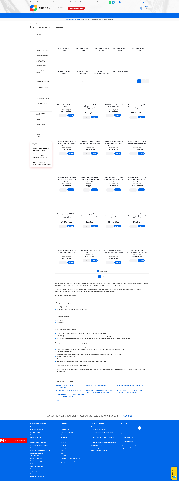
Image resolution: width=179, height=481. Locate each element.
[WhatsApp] (110, 2)
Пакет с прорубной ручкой (99, 427)
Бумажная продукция (36, 429)
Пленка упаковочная (36, 448)
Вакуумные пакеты (96, 445)
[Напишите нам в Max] (174, 469)
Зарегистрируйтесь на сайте (73, 19)
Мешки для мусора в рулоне (64, 72)
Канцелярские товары (37, 435)
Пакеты (32, 427)
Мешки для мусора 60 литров (120, 49)
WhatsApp (135, 428)
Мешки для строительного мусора (101, 72)
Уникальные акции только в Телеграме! (131, 385)
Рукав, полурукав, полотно (99, 450)
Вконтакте (123, 428)
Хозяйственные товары (37, 466)
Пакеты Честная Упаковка (38, 442)
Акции (62, 450)
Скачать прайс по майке (76, 8)
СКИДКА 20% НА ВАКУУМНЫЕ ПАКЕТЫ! (68, 390)
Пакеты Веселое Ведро (120, 71)
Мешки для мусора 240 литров (82, 49)
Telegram (127, 428)
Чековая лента (34, 471)
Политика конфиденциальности (70, 458)
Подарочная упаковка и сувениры (40, 450)
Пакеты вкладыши (96, 448)
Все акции (48, 144)
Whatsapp (174, 473)
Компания (64, 423)
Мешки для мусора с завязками (83, 72)
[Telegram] (113, 2)
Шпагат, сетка (34, 474)
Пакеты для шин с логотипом (100, 440)
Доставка (63, 445)
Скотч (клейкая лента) (37, 458)
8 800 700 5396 (125, 2)
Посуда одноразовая (36, 453)
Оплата (63, 435)
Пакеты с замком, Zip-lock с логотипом (102, 437)
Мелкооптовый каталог (38, 423)
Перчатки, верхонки (36, 437)
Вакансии (63, 455)
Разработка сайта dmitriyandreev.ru (126, 449)
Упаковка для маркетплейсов (39, 445)
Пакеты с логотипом (67, 432)
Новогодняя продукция (37, 476)
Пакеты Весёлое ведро (37, 440)
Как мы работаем (66, 448)
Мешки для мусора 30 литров (101, 49)
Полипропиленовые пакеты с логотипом (103, 442)
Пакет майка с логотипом (98, 429)
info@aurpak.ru (128, 441)
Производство (65, 429)
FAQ (62, 453)
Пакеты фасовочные (97, 435)
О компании (64, 427)
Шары (32, 463)
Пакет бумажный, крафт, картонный (102, 432)
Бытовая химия (35, 432)
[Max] (116, 2)
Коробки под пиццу (36, 461)
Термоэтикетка (34, 455)
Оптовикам (64, 437)
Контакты (63, 442)
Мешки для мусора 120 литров (64, 49)
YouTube (131, 428)
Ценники (33, 468)
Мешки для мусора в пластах (139, 49)
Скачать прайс (65, 440)
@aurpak (127, 415)
